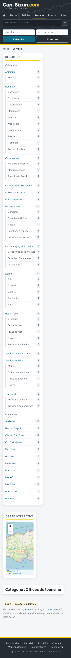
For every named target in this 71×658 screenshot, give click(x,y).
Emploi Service (13, 199)
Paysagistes (14, 130)
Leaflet (12, 570)
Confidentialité (38, 647)
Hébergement (12, 206)
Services (39, 15)
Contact (56, 643)
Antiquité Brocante (18, 163)
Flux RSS (43, 643)
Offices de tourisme (18, 372)
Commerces (12, 158)
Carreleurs (13, 92)
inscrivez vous (50, 609)
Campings (13, 212)
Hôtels (11, 224)
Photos (52, 15)
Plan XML (28, 643)
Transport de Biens (18, 399)
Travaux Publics (16, 149)
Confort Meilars (13, 442)
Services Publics (14, 360)
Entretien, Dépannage (19, 258)
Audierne (10, 421)
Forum (14, 15)
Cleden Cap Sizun (15, 435)
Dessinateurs (15, 104)
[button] (10, 526)
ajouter (26, 609)
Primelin (9, 498)
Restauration (12, 313)
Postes (11, 385)
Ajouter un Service (25, 603)
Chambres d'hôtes (17, 218)
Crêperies (13, 319)
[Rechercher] (65, 23)
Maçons (12, 117)
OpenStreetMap (14, 573)
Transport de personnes (20, 406)
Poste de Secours (17, 378)
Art (9, 279)
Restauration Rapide (18, 344)
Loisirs (9, 273)
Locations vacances (18, 237)
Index (7, 603)
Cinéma (12, 285)
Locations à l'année (18, 231)
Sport (11, 304)
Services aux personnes (18, 353)
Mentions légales (17, 647)
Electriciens (14, 111)
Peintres (12, 136)
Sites (63, 15)
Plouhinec (10, 484)
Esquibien (10, 449)
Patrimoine (13, 298)
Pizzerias (12, 338)
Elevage (12, 77)
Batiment (10, 86)
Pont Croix (11, 491)
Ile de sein (10, 463)
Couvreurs (13, 98)
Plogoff (9, 477)
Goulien (9, 456)
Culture (12, 292)
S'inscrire (52, 39)
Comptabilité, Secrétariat (19, 185)
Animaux (10, 72)
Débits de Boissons (16, 192)
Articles (26, 15)
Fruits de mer (15, 325)
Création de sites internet (21, 251)
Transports (11, 394)
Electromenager (16, 170)
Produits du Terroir (18, 176)
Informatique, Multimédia (19, 246)
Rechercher (57, 647)
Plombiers (13, 142)
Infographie (14, 264)
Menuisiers (13, 123)
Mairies (12, 366)
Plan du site (12, 643)
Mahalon (10, 470)
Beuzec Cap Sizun (15, 428)
